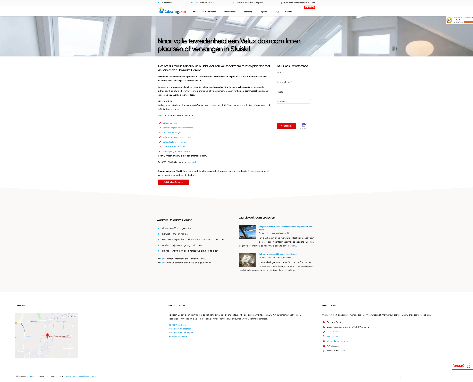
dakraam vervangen (178, 336)
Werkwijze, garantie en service (176, 151)
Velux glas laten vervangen (175, 142)
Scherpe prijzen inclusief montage (178, 128)
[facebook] (400, 378)
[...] (296, 246)
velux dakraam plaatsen (180, 328)
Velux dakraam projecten (174, 146)
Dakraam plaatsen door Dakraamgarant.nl (80, 376)
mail (194, 162)
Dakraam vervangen (172, 132)
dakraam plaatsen (177, 325)
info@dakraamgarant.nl (337, 341)
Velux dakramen (170, 123)
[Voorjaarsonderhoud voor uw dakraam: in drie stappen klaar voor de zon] (247, 232)
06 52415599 (332, 336)
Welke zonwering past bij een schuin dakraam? (278, 254)
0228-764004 (333, 331)
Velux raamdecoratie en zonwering (178, 137)
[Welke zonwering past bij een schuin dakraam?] (247, 260)
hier (162, 258)
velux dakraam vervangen (181, 332)
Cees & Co (29, 376)
